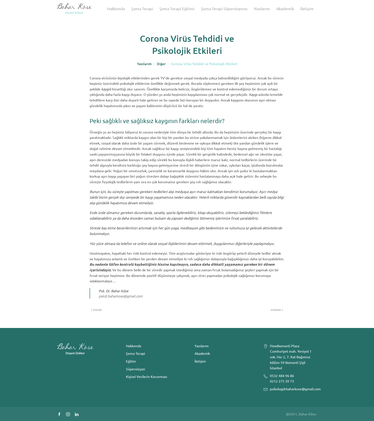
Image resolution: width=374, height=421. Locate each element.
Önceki (97, 310)
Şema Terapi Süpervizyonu (224, 8)
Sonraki (276, 310)
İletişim (307, 8)
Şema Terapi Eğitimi (177, 8)
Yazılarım (262, 8)
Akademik (285, 8)
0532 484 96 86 (282, 375)
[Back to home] (74, 8)
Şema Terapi (142, 8)
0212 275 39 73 (282, 381)
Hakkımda (116, 8)
